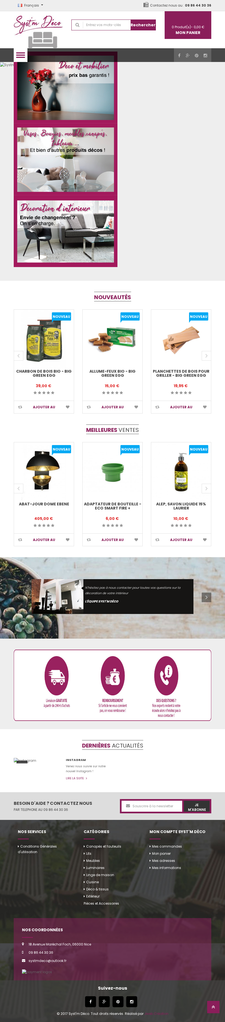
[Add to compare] (20, 407)
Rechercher (143, 25)
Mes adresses (163, 860)
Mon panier (161, 853)
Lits (88, 853)
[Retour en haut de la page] (213, 1009)
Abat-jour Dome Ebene (44, 504)
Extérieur (93, 896)
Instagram (76, 760)
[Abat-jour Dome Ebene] (44, 472)
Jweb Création (156, 1013)
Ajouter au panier (44, 409)
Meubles (93, 860)
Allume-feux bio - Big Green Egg (112, 373)
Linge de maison (100, 875)
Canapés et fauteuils (103, 846)
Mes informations (166, 867)
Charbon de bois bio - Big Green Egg (44, 373)
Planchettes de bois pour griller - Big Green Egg (181, 373)
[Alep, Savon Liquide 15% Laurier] (181, 472)
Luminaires (95, 867)
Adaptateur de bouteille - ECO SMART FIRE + (112, 506)
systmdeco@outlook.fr (47, 960)
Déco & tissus (97, 889)
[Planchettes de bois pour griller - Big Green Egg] (181, 339)
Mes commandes (167, 846)
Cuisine (92, 882)
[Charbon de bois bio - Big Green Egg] (44, 339)
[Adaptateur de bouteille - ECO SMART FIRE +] (112, 472)
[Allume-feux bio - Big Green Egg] (112, 339)
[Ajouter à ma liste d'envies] (67, 407)
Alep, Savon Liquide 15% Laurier (181, 506)
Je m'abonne (197, 807)
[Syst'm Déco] (38, 29)
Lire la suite (75, 778)
